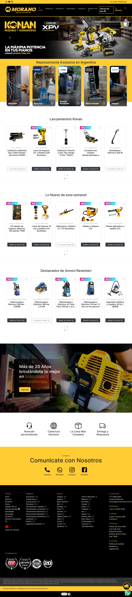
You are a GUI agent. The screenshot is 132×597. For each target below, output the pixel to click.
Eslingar (60, 507)
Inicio (41, 10)
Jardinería (30, 519)
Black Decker (62, 502)
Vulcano (85, 524)
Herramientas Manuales (35, 514)
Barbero (60, 499)
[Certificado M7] (11, 563)
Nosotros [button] (49, 9)
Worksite (60, 526)
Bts (58, 504)
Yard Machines (87, 526)
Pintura (28, 521)
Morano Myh (86, 516)
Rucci (59, 519)
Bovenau (85, 502)
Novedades (9, 511)
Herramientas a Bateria (35, 507)
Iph (83, 511)
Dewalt (84, 504)
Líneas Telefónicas (119, 2)
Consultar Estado (16, 169)
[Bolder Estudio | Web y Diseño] (66, 594)
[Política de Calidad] (42, 563)
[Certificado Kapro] (25, 563)
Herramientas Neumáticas (36, 516)
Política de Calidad (116, 544)
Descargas (9, 514)
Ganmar (60, 511)
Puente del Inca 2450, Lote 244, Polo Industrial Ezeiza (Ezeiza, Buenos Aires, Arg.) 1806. (117, 531)
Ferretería (29, 504)
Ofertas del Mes (104, 10)
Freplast (85, 509)
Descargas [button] (71, 9)
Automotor (30, 497)
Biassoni (85, 499)
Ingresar (118, 10)
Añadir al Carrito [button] (40, 169)
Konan (84, 514)
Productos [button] (60, 9)
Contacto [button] (81, 9)
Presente (8, 502)
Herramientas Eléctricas (35, 511)
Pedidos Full (92, 9)
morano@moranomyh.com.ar (120, 502)
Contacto (8, 516)
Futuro (7, 504)
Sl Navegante (87, 521)
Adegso (60, 497)
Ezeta (84, 507)
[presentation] (64, 175)
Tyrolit (59, 524)
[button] (10, 38)
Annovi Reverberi (88, 497)
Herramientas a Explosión (36, 509)
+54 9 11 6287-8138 (117, 509)
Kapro (59, 514)
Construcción (31, 502)
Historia (8, 499)
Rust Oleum (86, 519)
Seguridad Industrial (34, 524)
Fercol (59, 509)
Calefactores (31, 499)
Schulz (59, 521)
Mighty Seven (62, 516)
